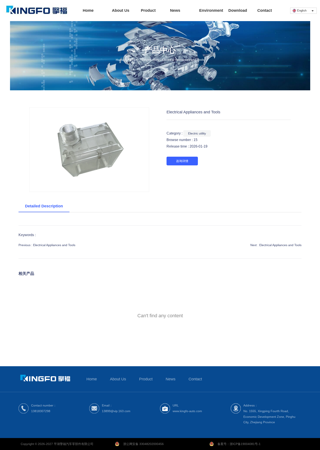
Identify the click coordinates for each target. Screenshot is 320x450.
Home (88, 10)
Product (148, 10)
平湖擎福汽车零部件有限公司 (73, 444)
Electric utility (150, 60)
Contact (264, 10)
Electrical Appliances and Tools (54, 245)
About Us (120, 10)
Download (237, 10)
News (175, 10)
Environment (211, 10)
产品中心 (133, 60)
